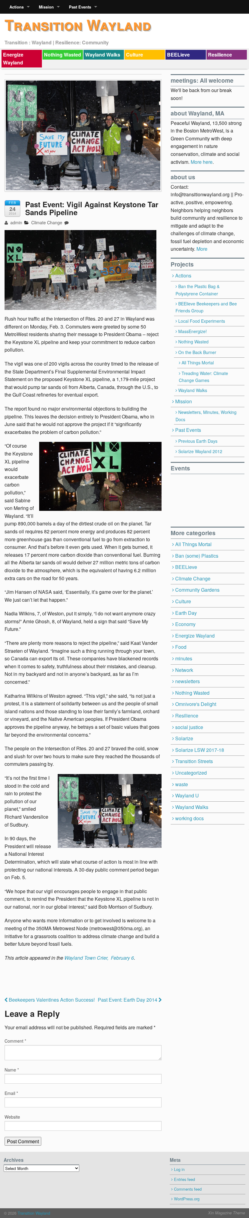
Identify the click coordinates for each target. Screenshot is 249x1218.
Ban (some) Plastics (196, 555)
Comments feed (188, 1189)
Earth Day (186, 612)
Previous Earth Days (197, 441)
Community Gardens (197, 589)
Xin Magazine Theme (226, 1213)
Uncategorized (191, 772)
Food (180, 646)
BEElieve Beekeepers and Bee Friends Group (206, 307)
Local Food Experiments (201, 321)
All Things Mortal (198, 363)
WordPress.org (187, 1199)
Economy (185, 624)
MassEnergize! (192, 331)
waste (181, 784)
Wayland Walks (102, 54)
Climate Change (46, 222)
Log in (179, 1169)
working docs (189, 818)
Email (11, 1093)
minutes (183, 658)
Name (12, 1070)
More (201, 248)
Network (184, 669)
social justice (189, 727)
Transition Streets (194, 761)
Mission (46, 7)
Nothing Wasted (62, 54)
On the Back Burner (197, 352)
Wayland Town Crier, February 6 (99, 957)
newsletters (187, 681)
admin (15, 222)
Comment (15, 1041)
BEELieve (178, 54)
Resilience (220, 54)
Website (12, 1117)
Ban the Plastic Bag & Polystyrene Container (198, 289)
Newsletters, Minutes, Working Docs (206, 415)
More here (202, 161)
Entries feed (184, 1179)
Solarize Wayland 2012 (200, 451)
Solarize (184, 738)
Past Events (80, 7)
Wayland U (187, 795)
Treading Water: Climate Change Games (203, 376)
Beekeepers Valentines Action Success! (51, 999)
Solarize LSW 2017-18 (199, 749)
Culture (134, 54)
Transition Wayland (78, 24)
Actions (16, 7)
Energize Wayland (13, 58)
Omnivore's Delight (195, 703)
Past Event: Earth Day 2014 (128, 999)
